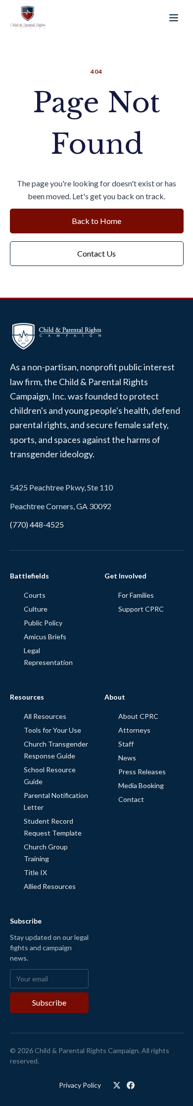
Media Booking (141, 785)
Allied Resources (50, 886)
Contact (131, 799)
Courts (35, 595)
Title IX (35, 872)
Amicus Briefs (45, 636)
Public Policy (43, 623)
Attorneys (134, 730)
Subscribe (49, 1002)
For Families (136, 595)
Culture (36, 609)
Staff (126, 744)
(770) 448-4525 (37, 524)
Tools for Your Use (52, 730)
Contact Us (96, 253)
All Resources (45, 716)
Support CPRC (141, 609)
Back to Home (96, 220)
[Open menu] (174, 18)
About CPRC (138, 716)
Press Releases (142, 771)
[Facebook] (131, 1085)
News (127, 757)
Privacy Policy (80, 1085)
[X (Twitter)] (117, 1085)
